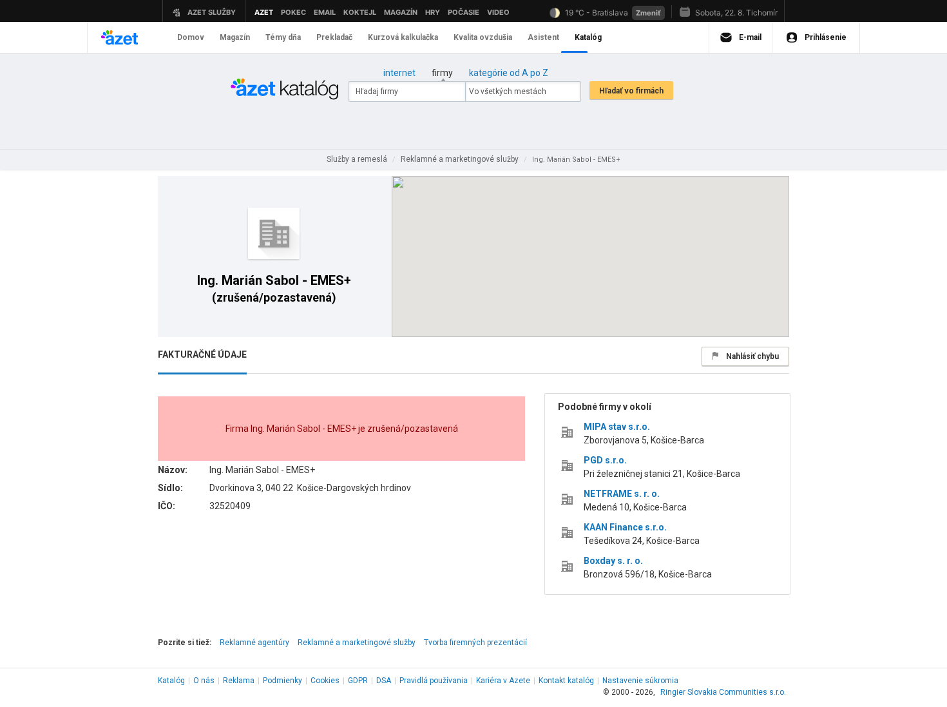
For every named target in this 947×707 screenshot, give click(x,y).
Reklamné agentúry (254, 642)
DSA (383, 680)
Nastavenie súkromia (640, 680)
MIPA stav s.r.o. (617, 426)
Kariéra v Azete (503, 680)
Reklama (238, 680)
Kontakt (566, 680)
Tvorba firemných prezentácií (475, 642)
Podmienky (282, 680)
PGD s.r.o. (605, 460)
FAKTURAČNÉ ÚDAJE (202, 354)
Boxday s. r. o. (613, 561)
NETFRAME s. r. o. (622, 494)
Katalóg (171, 680)
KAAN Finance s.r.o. (625, 527)
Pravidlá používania (433, 680)
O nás (204, 680)
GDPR (358, 680)
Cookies (325, 680)
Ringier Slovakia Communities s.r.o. (723, 692)
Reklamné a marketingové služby (357, 642)
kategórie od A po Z (508, 73)
